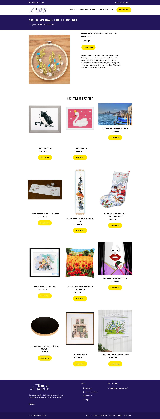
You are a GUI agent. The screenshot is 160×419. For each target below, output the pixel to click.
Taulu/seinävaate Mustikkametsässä (115, 355)
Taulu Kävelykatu (80, 355)
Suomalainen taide (87, 10)
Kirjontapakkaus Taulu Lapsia (44, 287)
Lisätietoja (88, 47)
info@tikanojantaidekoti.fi (122, 2)
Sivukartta (127, 415)
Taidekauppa (124, 10)
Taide (92, 33)
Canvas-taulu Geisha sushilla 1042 (115, 278)
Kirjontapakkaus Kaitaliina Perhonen (45, 213)
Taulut (114, 33)
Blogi (113, 10)
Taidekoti (73, 10)
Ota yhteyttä (95, 415)
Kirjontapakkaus (106, 33)
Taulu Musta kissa (45, 148)
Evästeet (104, 415)
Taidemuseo (103, 10)
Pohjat (97, 33)
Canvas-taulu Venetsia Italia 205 (115, 128)
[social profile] (42, 2)
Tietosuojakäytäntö (115, 415)
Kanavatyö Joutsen (80, 148)
